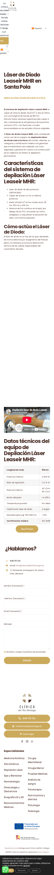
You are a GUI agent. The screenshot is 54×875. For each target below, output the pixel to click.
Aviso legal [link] (42, 852)
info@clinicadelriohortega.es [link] (30, 565)
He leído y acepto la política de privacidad (26, 652)
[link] (12, 2)
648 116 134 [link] (15, 560)
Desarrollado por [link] (15, 848)
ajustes (26, 865)
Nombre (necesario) (14, 586)
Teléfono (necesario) (14, 598)
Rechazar (22, 870)
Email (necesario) (13, 611)
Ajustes (35, 870)
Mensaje (8, 624)
